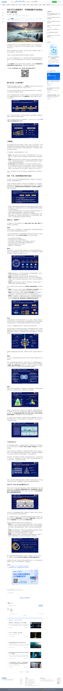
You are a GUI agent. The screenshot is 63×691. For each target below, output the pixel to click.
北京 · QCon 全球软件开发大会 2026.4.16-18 (46, 679)
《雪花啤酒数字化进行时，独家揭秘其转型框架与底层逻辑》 (18, 567)
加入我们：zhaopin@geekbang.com (30, 683)
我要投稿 (21, 680)
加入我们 (21, 682)
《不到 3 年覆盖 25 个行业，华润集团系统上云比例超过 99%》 (19, 566)
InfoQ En (60, 679)
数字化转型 (39, 119)
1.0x (40, 18)
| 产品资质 (53, 689)
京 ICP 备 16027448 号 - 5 (37, 689)
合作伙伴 (21, 681)
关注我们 (21, 683)
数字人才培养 (49, 15)
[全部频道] (51, 4)
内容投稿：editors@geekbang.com (29, 679)
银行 (48, 37)
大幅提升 (39, 96)
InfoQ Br (60, 683)
